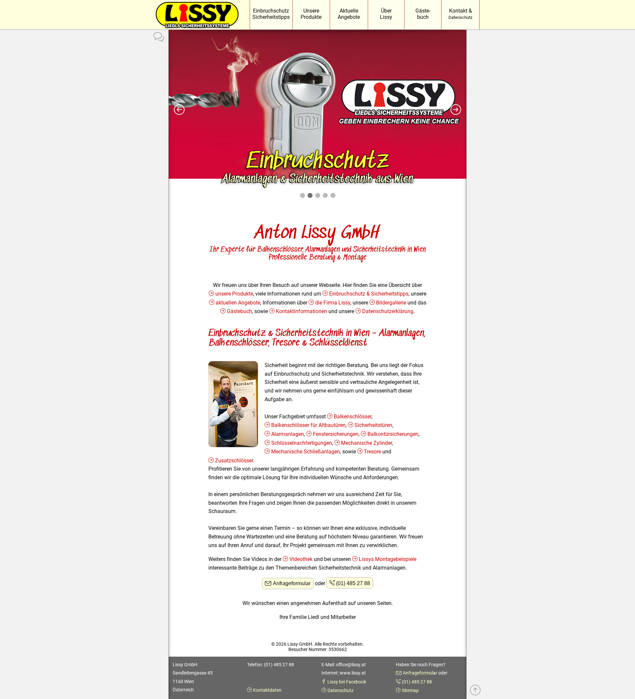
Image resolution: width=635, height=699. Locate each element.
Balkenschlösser (352, 416)
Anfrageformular (292, 583)
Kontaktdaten (267, 690)
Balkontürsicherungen (392, 434)
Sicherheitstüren (373, 425)
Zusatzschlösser (234, 460)
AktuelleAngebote (349, 14)
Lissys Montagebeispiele (387, 559)
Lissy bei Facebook (346, 681)
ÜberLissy (386, 14)
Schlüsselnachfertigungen (301, 443)
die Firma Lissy (332, 303)
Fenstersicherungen (336, 434)
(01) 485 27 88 (353, 583)
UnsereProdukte (311, 14)
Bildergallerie (391, 303)
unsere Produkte (234, 294)
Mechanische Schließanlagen (305, 451)
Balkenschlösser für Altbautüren (308, 425)
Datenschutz (340, 690)
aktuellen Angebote (238, 303)
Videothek (301, 559)
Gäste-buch (422, 14)
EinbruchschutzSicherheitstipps (271, 14)
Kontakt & (460, 14)
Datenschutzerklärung (387, 311)
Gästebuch (239, 311)
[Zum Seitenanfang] (475, 691)
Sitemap (410, 690)
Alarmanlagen (287, 434)
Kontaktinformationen (301, 311)
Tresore (372, 451)
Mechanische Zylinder (366, 443)
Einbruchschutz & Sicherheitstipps (368, 294)
